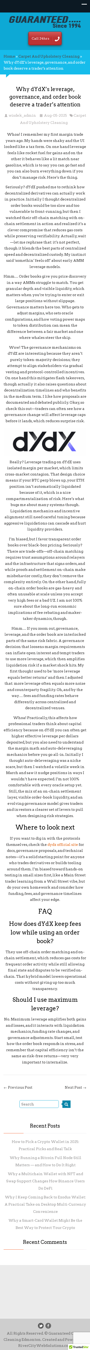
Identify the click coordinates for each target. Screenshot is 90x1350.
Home (9, 56)
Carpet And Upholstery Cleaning (48, 56)
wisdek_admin (22, 115)
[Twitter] (41, 1326)
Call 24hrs (40, 38)
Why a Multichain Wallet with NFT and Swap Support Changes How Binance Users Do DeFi (45, 1181)
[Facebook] (48, 1326)
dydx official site (63, 845)
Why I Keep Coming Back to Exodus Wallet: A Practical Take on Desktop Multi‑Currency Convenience (45, 1204)
